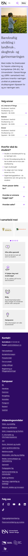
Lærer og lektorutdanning (10, 448)
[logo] (4, 3)
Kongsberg (5, 396)
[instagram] (8, 504)
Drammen (5, 392)
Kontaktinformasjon (8, 354)
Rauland (4, 406)
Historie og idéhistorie (9, 428)
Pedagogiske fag (7, 468)
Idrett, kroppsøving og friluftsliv (12, 431)
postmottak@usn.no (14, 345)
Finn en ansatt (7, 361)
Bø (3, 385)
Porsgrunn (5, 403)
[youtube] (14, 504)
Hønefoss (5, 389)
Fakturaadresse (7, 351)
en (9, 3)
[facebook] (3, 504)
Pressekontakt (7, 358)
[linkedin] (25, 504)
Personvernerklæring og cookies (13, 522)
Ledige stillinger (7, 365)
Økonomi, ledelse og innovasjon (13, 487)
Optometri (5, 465)
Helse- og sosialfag (8, 424)
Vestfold (5, 410)
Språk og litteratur (8, 478)
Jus (3, 441)
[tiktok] (3, 510)
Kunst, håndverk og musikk (11, 444)
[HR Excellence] (5, 549)
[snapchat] (19, 504)
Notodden (5, 399)
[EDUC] (18, 543)
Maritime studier (7, 451)
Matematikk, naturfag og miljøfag (13, 455)
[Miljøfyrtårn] (7, 543)
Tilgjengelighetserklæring (10, 518)
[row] (14, 109)
